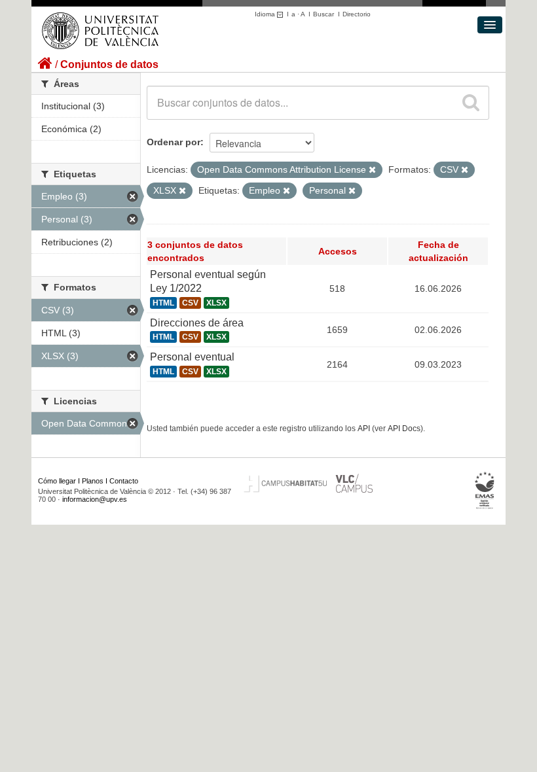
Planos (92, 481)
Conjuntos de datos (109, 64)
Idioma (266, 14)
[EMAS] (485, 490)
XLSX (216, 302)
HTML (163, 302)
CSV (190, 302)
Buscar (323, 14)
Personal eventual (192, 356)
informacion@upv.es (94, 499)
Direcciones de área (197, 322)
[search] (470, 103)
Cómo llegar (57, 481)
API (364, 428)
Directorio (357, 14)
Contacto (123, 481)
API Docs (404, 428)
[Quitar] (372, 170)
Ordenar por (173, 142)
